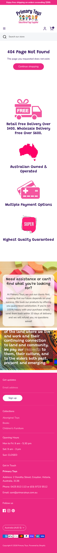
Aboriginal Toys (11, 417)
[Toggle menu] (4, 28)
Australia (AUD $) (13, 527)
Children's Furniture (13, 428)
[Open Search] (4, 36)
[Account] (44, 27)
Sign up (12, 398)
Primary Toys (23, 545)
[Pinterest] (13, 510)
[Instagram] (8, 510)
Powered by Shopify (37, 545)
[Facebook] (4, 510)
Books (6, 423)
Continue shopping (28, 66)
